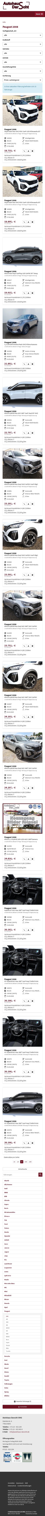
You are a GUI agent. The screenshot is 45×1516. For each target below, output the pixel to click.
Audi (5, 1188)
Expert (7, 1342)
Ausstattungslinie (9, 67)
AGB (26, 1483)
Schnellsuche (22, 1169)
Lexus (6, 1272)
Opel (6, 1307)
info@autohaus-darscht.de (19, 1432)
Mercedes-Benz (9, 1283)
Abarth (6, 1181)
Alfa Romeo (8, 1184)
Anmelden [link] (23, 1407)
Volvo (6, 1388)
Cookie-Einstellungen (24, 1486)
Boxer (7, 1339)
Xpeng (6, 1392)
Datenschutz (12, 1486)
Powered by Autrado (31, 1513)
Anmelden (11, 1483)
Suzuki (6, 1376)
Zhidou (6, 1396)
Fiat (5, 1220)
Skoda (6, 1364)
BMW (6, 1192)
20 (18, 1162)
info (4, 22)
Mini (5, 1291)
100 (26, 1162)
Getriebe (6, 49)
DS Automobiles (9, 1212)
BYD (5, 1196)
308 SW (8, 1328)
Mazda (6, 1280)
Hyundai (7, 1236)
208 (7, 1319)
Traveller (8, 1351)
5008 (7, 1333)
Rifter (7, 1348)
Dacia (6, 1208)
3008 (7, 1322)
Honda (6, 1232)
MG (5, 1287)
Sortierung (7, 76)
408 (7, 1331)
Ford (6, 1224)
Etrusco (7, 1216)
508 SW (8, 1336)
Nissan (6, 1299)
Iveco (6, 1244)
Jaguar (6, 1252)
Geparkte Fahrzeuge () (23, 1401)
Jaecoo (6, 1248)
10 (14, 1162)
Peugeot (7, 1311)
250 (30, 1162)
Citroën (6, 1200)
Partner (8, 1345)
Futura (6, 1228)
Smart (6, 1368)
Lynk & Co (7, 1276)
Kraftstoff (6, 40)
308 (7, 1325)
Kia (5, 1260)
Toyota (6, 1380)
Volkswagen (8, 1384)
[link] (24, 151)
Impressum (19, 1483)
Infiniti (6, 1240)
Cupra (6, 1204)
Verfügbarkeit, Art (9, 31)
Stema (6, 1372)
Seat (5, 1360)
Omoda (6, 1303)
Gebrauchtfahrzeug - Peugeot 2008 (22, 341)
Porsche (7, 1356)
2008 (7, 1316)
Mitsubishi (7, 1295)
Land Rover (8, 1264)
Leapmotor (8, 1268)
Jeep (6, 1256)
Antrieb (5, 58)
